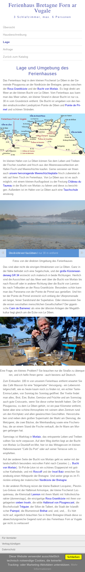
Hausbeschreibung (14, 34)
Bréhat (43, 510)
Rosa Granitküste (17, 88)
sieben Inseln (23, 502)
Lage (6, 42)
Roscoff (37, 471)
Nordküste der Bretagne (53, 480)
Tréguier (24, 506)
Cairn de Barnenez (19, 308)
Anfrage (8, 49)
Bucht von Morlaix (47, 88)
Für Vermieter (9, 538)
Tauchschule (70, 189)
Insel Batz (58, 471)
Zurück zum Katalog (15, 56)
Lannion (35, 494)
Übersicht (9, 27)
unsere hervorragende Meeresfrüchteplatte (33, 173)
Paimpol (14, 510)
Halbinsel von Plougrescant (58, 502)
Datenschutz (8, 549)
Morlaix (37, 436)
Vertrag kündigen (11, 543)
